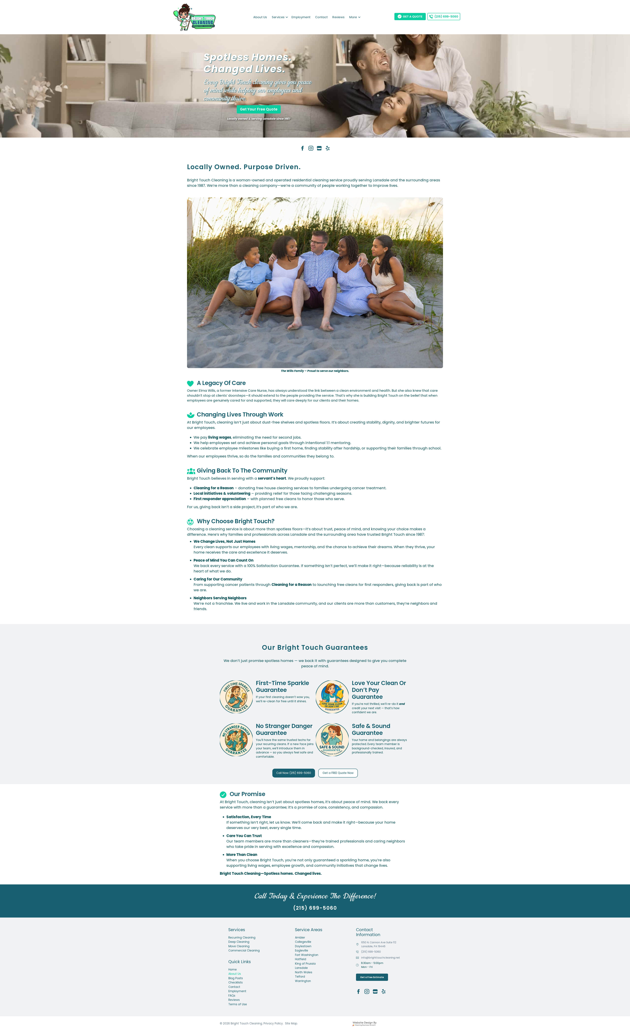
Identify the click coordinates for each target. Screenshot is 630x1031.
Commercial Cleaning (244, 950)
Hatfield (300, 959)
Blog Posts (235, 978)
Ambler (300, 938)
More (353, 17)
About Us (260, 17)
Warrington (303, 981)
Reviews (338, 17)
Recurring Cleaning (241, 938)
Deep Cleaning (238, 942)
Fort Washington (306, 955)
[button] (286, 17)
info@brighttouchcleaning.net (380, 958)
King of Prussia (305, 964)
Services (278, 17)
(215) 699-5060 (371, 952)
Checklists (235, 982)
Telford (300, 977)
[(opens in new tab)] (364, 1023)
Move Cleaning (239, 946)
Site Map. (291, 1023)
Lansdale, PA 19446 (378, 944)
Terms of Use (237, 1004)
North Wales (303, 972)
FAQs (231, 996)
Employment (301, 17)
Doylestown (303, 946)
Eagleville (301, 950)
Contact (321, 17)
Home (232, 969)
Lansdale (301, 968)
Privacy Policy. (273, 1023)
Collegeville (303, 942)
